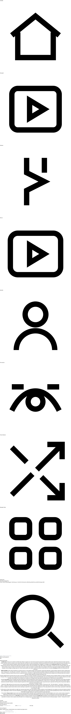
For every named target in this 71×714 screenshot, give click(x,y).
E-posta (1, 705)
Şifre (16, 705)
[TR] (1, 657)
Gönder (3, 713)
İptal (1, 713)
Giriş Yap (4, 657)
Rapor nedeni (2, 712)
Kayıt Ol (7, 657)
